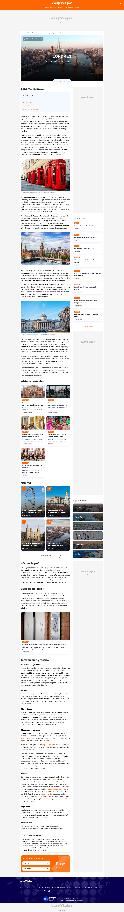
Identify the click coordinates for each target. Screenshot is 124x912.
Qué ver (26, 99)
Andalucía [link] (79, 535)
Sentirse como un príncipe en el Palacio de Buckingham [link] (58, 512)
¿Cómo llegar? (28, 102)
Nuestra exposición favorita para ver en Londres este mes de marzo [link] (32, 405)
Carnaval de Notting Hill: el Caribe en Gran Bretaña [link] (57, 435)
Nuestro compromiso (95, 887)
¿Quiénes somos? (53, 891)
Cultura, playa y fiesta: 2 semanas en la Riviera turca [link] (87, 275)
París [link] (77, 526)
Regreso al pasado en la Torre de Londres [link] (32, 544)
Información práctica (31, 109)
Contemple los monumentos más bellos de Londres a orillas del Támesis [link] (56, 546)
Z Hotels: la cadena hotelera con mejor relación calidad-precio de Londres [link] (44, 645)
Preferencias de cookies (27, 887)
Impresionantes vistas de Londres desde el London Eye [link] (32, 512)
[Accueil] (62, 3)
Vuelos (36, 863)
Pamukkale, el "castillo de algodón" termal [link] (86, 288)
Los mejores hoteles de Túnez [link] (84, 248)
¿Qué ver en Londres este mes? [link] (58, 403)
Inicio (22, 33)
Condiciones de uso (80, 887)
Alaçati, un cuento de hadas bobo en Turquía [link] (86, 261)
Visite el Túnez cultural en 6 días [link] (85, 226)
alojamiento (69, 8)
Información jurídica (67, 891)
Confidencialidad (41, 891)
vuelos (77, 8)
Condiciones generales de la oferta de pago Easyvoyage (54, 887)
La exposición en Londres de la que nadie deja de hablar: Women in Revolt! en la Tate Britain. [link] (32, 437)
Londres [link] (78, 508)
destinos (53, 8)
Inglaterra (28, 33)
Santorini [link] (78, 554)
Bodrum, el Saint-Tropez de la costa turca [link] (86, 315)
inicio (47, 8)
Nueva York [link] (80, 545)
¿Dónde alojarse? (29, 106)
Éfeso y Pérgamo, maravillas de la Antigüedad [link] (85, 302)
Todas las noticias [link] (88, 326)
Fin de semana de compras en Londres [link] (32, 467)
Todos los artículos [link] (45, 555)
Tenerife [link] (78, 517)
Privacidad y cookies (81, 891)
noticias (60, 8)
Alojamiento (36, 869)
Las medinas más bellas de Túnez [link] (85, 237)
